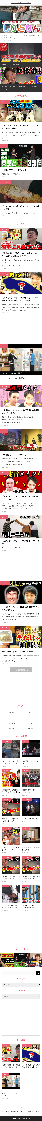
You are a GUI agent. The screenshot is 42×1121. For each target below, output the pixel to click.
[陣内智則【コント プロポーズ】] (21, 440)
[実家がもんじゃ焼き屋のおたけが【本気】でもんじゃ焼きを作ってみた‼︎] (11, 807)
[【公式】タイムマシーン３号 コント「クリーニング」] (21, 526)
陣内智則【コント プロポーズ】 (14, 455)
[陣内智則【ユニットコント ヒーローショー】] (31, 778)
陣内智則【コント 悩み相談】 (11, 64)
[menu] (39, 3)
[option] (21, 18)
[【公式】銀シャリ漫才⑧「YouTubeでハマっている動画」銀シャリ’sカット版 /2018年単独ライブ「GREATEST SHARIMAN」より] (31, 894)
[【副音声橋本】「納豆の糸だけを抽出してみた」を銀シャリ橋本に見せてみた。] (21, 239)
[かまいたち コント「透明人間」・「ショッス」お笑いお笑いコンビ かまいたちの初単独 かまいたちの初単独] (11, 894)
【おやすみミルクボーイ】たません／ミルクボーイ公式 (20, 207)
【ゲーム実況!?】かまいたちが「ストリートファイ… (11, 849)
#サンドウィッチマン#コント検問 (31, 762)
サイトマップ (37, 1111)
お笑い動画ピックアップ (21, 3)
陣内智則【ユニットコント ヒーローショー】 (30, 791)
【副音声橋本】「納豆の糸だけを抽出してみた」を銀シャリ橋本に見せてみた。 (19, 254)
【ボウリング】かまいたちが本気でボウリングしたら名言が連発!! (20, 127)
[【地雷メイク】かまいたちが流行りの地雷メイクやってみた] (21, 482)
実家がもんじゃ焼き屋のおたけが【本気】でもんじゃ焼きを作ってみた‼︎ (20, 88)
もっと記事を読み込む (21, 670)
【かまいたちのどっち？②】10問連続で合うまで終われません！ (20, 608)
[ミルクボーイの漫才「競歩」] (31, 807)
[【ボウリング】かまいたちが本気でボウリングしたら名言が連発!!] (21, 111)
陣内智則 (30, 728)
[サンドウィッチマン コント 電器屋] (21, 359)
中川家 (4, 146)
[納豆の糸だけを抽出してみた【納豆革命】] (21, 637)
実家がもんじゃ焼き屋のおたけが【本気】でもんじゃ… (11, 820)
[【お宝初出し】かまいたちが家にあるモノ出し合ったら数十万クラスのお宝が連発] (21, 283)
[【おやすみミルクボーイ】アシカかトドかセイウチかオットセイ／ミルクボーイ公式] (11, 749)
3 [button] (23, 32)
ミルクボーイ (5, 182)
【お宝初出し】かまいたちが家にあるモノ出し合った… (31, 1066)
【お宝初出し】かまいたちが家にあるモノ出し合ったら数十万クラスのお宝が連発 (20, 299)
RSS (21, 1107)
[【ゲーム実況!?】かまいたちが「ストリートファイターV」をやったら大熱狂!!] (11, 836)
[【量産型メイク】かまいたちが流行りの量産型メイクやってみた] (21, 396)
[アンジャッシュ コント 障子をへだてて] (31, 836)
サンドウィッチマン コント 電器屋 (12, 373)
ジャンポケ (11, 718)
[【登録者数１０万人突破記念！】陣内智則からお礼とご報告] (11, 778)
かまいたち (5, 102)
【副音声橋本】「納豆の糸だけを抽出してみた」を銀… (11, 1066)
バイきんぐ (31, 718)
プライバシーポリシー (16, 1111)
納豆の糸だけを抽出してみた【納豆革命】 (18, 652)
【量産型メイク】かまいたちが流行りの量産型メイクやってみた (20, 411)
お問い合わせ (27, 1111)
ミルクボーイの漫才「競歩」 (31, 819)
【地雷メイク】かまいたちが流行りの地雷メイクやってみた (20, 497)
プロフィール (5, 1111)
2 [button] (21, 32)
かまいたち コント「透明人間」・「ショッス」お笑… (10, 906)
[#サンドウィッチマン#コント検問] (31, 749)
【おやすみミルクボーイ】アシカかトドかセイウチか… (11, 762)
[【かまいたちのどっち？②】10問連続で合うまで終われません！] (21, 592)
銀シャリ (12, 40)
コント (4, 345)
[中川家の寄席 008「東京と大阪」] (21, 155)
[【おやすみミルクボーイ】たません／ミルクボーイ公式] (21, 191)
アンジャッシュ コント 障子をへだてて (30, 849)
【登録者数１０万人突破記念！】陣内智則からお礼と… (11, 791)
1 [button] (19, 32)
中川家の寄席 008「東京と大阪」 (15, 170)
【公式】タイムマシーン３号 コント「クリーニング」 (20, 542)
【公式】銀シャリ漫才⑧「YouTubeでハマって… (29, 906)
